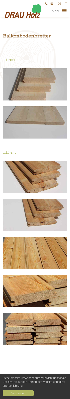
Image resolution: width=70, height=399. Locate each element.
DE (59, 3)
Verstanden (18, 393)
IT (66, 3)
